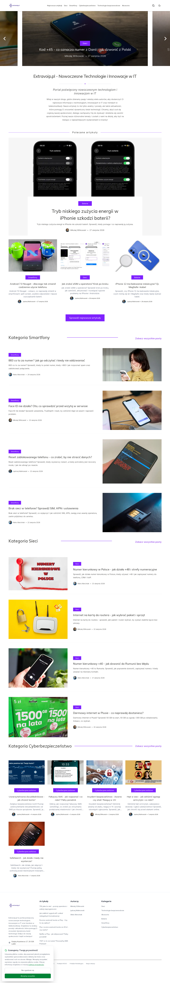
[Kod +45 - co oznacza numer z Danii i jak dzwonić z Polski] (85, 38)
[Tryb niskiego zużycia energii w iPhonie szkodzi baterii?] (85, 187)
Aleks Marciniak (76, 915)
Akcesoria (126, 6)
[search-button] (153, 5)
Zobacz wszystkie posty (148, 338)
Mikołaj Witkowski (77, 906)
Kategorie (106, 901)
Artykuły (43, 901)
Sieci (65, 6)
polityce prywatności (36, 965)
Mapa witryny (90, 963)
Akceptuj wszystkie (28, 976)
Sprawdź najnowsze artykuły (85, 317)
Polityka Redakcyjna (76, 963)
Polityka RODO (62, 963)
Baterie (85, 203)
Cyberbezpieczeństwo (87, 6)
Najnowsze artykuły (54, 6)
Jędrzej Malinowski (77, 910)
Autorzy (74, 901)
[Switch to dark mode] (159, 5)
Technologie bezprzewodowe (108, 6)
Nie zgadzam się (27, 970)
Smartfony (73, 6)
